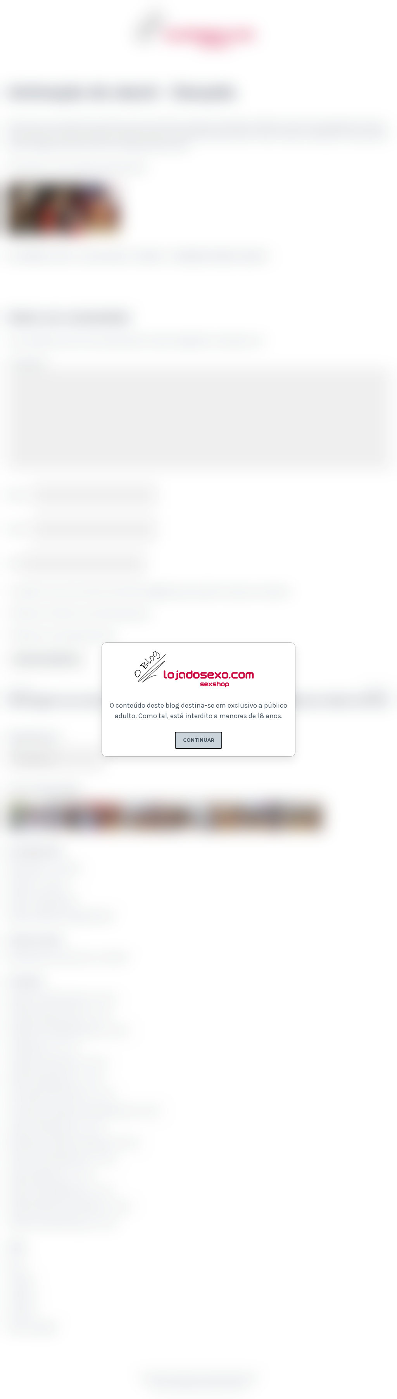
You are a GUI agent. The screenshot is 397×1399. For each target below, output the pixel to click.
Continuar (198, 740)
